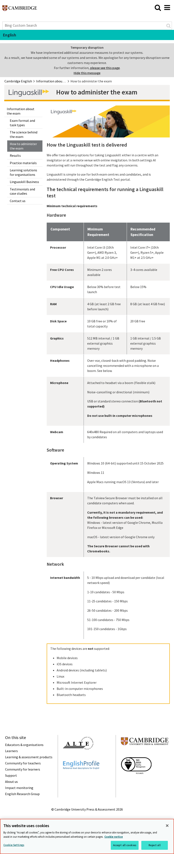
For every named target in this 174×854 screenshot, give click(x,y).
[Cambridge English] (19, 9)
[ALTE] (78, 757)
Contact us (17, 201)
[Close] (167, 825)
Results (15, 155)
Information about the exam (20, 111)
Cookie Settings (13, 845)
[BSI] (136, 781)
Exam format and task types (22, 122)
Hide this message (87, 73)
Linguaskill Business (24, 182)
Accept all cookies (124, 845)
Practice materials (23, 163)
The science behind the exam (23, 134)
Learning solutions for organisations (23, 172)
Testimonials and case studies (22, 191)
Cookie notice (113, 837)
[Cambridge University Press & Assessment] (144, 753)
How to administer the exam (23, 146)
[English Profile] (81, 777)
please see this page (105, 68)
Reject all (154, 845)
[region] (87, 836)
